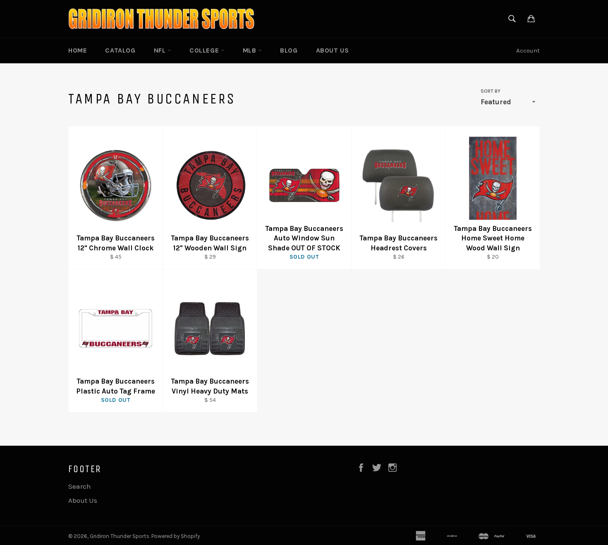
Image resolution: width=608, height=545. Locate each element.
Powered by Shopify (175, 536)
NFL (161, 50)
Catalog (120, 50)
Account (528, 50)
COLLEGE (205, 50)
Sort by (490, 91)
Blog (288, 50)
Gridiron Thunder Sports (119, 536)
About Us (332, 50)
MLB (250, 50)
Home (77, 50)
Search (79, 486)
